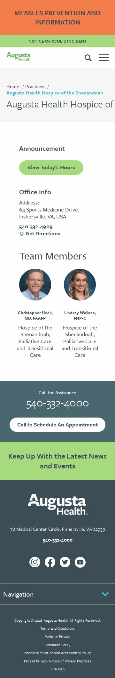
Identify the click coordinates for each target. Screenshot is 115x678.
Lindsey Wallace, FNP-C (80, 315)
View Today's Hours (51, 167)
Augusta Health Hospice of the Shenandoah (54, 92)
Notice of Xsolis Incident (57, 41)
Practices (34, 86)
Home (12, 86)
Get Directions (42, 233)
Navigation (18, 594)
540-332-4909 (36, 226)
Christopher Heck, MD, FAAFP (35, 315)
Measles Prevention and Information (57, 17)
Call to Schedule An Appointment (57, 424)
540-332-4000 (57, 402)
